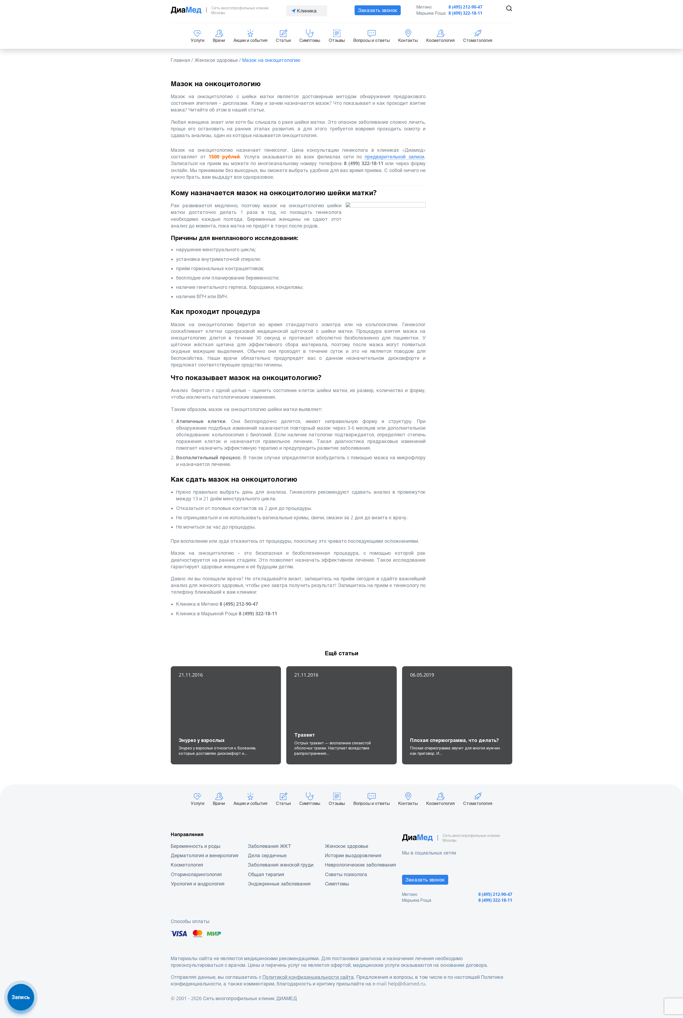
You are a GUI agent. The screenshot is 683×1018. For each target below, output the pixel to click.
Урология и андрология (197, 884)
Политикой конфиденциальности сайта (308, 977)
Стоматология (477, 40)
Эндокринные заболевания (279, 884)
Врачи (219, 40)
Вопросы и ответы (372, 40)
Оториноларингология (196, 874)
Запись (21, 997)
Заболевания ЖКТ (269, 846)
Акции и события (250, 40)
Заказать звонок (377, 10)
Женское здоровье (346, 846)
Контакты (408, 40)
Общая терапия (266, 874)
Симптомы (309, 40)
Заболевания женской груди (280, 865)
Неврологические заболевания (360, 865)
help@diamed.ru (406, 984)
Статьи (283, 40)
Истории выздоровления (353, 855)
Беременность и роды (195, 846)
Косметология (440, 40)
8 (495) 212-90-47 (465, 7)
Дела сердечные (267, 855)
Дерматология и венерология (204, 855)
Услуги (197, 40)
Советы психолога (346, 874)
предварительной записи (394, 156)
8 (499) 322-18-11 (465, 13)
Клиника (307, 11)
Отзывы (337, 40)
